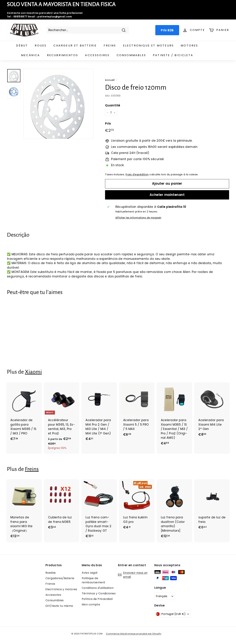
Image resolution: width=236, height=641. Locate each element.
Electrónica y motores (61, 589)
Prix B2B (167, 30)
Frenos (50, 584)
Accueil (110, 80)
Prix (108, 123)
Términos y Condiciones (99, 593)
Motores (189, 46)
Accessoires (97, 55)
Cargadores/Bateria (59, 578)
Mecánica (30, 55)
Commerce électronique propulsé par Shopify (133, 633)
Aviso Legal (89, 573)
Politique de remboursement (93, 580)
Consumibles (54, 600)
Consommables (131, 55)
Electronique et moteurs (148, 46)
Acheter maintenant (167, 194)
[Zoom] (58, 104)
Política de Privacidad (97, 599)
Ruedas (50, 573)
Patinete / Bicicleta (173, 55)
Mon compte (91, 604)
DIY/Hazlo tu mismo (59, 606)
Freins (110, 46)
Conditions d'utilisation (98, 588)
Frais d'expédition (137, 174)
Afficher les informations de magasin (138, 217)
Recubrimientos (62, 55)
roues (40, 46)
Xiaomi (33, 372)
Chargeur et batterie (75, 46)
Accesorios (53, 595)
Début (22, 46)
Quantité (112, 105)
